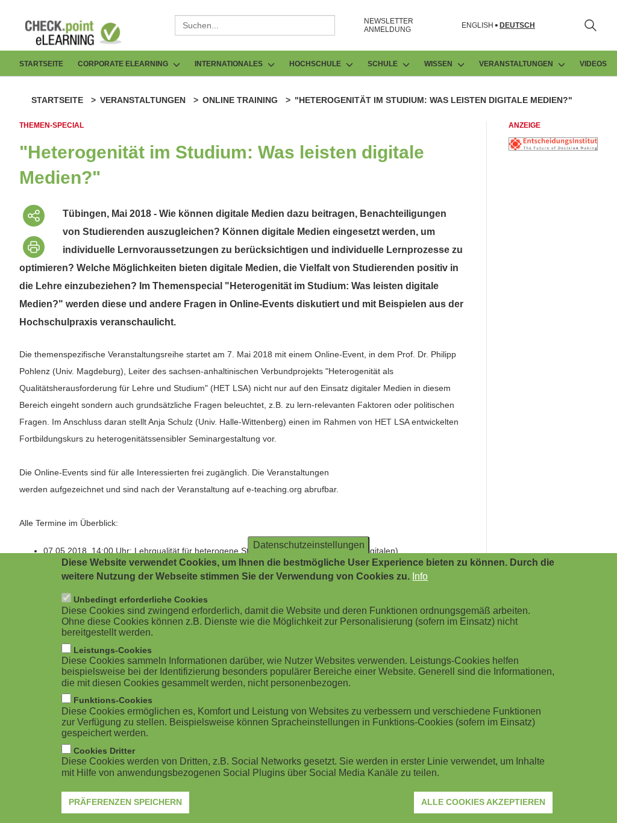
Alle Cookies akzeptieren (483, 802)
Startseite (41, 64)
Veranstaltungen (143, 100)
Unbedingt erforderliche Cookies (141, 599)
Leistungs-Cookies (113, 650)
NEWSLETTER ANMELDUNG (388, 25)
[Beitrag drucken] (34, 247)
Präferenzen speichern (125, 802)
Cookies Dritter (104, 751)
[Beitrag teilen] (34, 216)
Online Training (240, 100)
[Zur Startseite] (82, 32)
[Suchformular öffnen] (590, 25)
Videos (593, 64)
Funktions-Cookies (113, 700)
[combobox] (255, 25)
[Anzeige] (553, 147)
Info (420, 576)
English (477, 26)
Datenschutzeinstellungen (309, 545)
